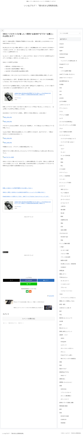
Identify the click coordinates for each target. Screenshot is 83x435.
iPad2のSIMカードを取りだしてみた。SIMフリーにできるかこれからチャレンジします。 (26, 196)
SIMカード (6, 252)
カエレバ (19, 97)
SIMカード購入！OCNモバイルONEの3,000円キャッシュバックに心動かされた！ (24, 192)
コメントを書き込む (28, 318)
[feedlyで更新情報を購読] (27, 291)
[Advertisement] (41, 19)
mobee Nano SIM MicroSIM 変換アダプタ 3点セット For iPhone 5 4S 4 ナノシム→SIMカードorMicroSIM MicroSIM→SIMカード (33, 94)
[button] (79, 33)
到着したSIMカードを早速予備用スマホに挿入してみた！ (18, 188)
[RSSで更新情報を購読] (30, 291)
